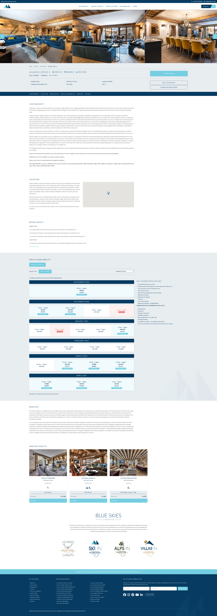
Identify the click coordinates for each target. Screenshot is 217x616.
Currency (119, 271)
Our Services (33, 585)
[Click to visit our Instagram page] (128, 594)
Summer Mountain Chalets (64, 593)
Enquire (33, 500)
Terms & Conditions (35, 591)
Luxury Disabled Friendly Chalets (99, 591)
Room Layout (54, 94)
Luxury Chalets (97, 6)
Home (30, 66)
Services (80, 94)
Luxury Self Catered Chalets (98, 585)
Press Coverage (34, 595)
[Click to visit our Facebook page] (124, 594)
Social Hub (149, 594)
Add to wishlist (168, 82)
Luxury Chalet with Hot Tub (64, 585)
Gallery (88, 94)
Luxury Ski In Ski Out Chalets (64, 583)
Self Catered (53, 75)
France (36, 66)
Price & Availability (68, 94)
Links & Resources (35, 599)
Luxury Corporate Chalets (97, 597)
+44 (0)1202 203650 (122, 572)
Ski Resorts (83, 6)
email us (137, 572)
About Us (32, 583)
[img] (36, 36)
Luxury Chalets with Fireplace (65, 589)
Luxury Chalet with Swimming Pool (66, 587)
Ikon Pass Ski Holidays (63, 601)
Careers (32, 589)
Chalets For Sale (94, 601)
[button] (108, 193)
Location (44, 94)
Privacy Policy (33, 593)
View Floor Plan (33, 246)
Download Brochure (168, 87)
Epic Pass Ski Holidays (63, 603)
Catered (130, 492)
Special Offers (112, 6)
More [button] (135, 6)
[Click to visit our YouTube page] (137, 594)
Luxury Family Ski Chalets (97, 587)
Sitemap (32, 601)
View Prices (169, 73)
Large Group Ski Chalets (96, 589)
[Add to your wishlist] (64, 451)
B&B (135, 492)
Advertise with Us (35, 597)
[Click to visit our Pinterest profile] (132, 594)
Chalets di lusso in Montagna (64, 599)
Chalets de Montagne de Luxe (65, 597)
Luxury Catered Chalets (96, 583)
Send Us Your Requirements (9, 1)
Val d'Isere (43, 66)
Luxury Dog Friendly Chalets (64, 591)
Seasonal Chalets (95, 599)
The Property (34, 94)
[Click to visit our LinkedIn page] (141, 594)
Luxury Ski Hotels (95, 595)
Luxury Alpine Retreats (96, 593)
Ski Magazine (125, 6)
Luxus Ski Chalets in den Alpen (65, 595)
